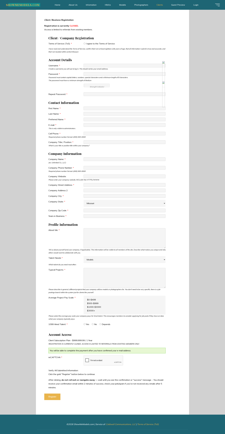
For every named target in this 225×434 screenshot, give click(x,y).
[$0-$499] (124, 299)
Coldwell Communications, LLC (121, 424)
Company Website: (57, 176)
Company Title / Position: (60, 142)
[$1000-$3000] (124, 307)
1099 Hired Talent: (58, 324)
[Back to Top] (214, 423)
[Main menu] (217, 5)
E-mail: (52, 125)
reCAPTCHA (55, 357)
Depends (106, 324)
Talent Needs (55, 258)
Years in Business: (57, 216)
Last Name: (54, 113)
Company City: (56, 196)
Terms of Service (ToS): (60, 43)
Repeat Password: (57, 94)
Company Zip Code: (58, 210)
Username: (54, 65)
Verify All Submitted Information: (63, 370)
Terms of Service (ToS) (148, 424)
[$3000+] (124, 310)
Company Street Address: (61, 185)
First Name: (54, 108)
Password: (54, 74)
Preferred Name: (56, 119)
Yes (87, 324)
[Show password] (163, 74)
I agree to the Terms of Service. (100, 43)
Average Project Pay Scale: (62, 297)
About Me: (54, 230)
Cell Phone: (54, 133)
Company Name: (56, 159)
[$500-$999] (124, 303)
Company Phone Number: (61, 167)
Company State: (56, 201)
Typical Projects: (56, 269)
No (95, 324)
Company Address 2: (58, 190)
